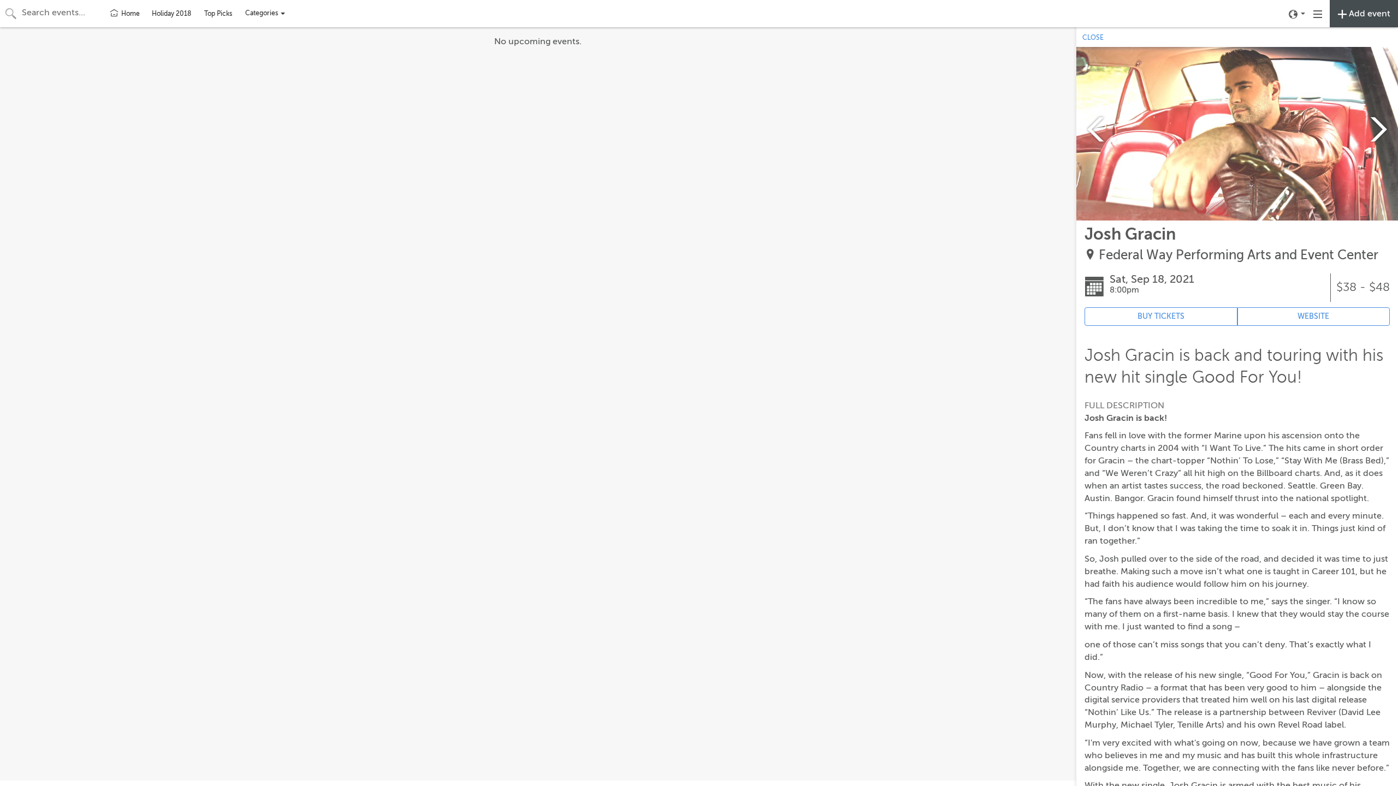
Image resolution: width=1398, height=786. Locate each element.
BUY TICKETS (1161, 316)
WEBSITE (1313, 316)
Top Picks (218, 13)
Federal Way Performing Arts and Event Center (1238, 255)
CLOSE (1093, 37)
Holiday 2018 (171, 13)
